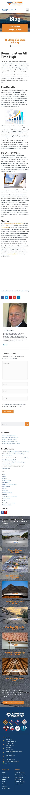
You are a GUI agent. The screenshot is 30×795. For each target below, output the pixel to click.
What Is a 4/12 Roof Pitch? (9, 439)
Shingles (4, 494)
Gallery (4, 779)
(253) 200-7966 (9, 753)
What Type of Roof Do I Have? (10, 441)
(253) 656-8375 (9, 757)
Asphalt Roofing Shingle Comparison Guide (18, 451)
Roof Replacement (7, 492)
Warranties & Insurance (8, 503)
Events (4, 476)
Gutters (4, 478)
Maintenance (5, 482)
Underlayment (6, 498)
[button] (27, 10)
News (3, 784)
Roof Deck (5, 490)
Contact (4, 786)
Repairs (4, 488)
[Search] (27, 424)
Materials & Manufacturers (9, 484)
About (3, 775)
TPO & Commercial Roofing (9, 496)
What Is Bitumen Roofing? (9, 435)
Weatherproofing (6, 505)
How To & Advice (6, 480)
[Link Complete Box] (15, 543)
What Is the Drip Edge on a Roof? (11, 443)
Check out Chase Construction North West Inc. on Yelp (15, 291)
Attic (3, 474)
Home (3, 772)
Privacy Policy (6, 788)
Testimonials (5, 777)
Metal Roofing (6, 486)
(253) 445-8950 (9, 10)
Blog (3, 781)
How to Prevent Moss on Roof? (10, 437)
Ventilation (5, 501)
